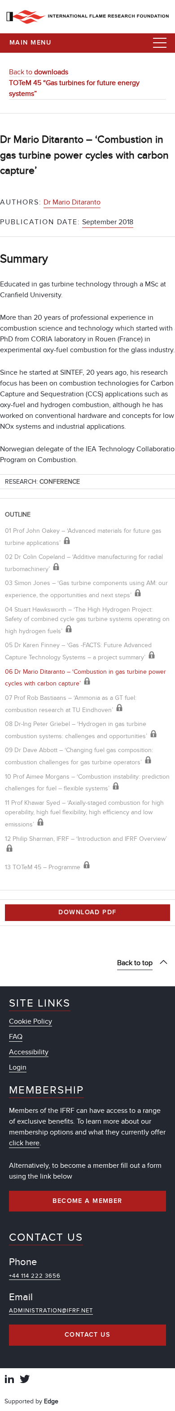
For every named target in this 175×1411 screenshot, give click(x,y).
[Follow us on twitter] (25, 1380)
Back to (38, 72)
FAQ (15, 1036)
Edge (51, 1401)
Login (17, 1067)
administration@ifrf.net (51, 1310)
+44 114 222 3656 (35, 1275)
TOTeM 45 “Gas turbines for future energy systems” (74, 88)
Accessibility (28, 1052)
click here (24, 1143)
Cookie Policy (30, 1021)
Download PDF (87, 912)
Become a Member (87, 1201)
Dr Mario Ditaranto (72, 202)
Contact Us (87, 1335)
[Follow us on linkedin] (9, 1380)
